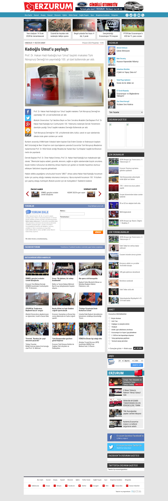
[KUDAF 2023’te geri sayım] (91, 197)
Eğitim (65, 15)
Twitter (84, 486)
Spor (92, 15)
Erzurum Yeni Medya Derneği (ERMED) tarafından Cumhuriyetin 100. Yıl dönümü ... (37, 286)
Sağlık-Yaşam (84, 15)
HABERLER (28, 43)
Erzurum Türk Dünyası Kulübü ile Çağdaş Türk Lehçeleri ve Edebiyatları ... (63, 346)
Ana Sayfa (28, 15)
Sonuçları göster (116, 348)
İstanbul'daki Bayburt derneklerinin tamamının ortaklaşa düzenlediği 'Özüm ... (90, 316)
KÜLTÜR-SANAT (40, 43)
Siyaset (50, 15)
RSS (107, 486)
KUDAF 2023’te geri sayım (76, 193)
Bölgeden (115, 15)
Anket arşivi (128, 348)
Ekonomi (57, 15)
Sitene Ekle (118, 486)
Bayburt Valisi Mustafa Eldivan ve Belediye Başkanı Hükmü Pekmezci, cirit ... (90, 284)
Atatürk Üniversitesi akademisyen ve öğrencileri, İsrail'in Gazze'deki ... (37, 316)
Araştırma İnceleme (103, 15)
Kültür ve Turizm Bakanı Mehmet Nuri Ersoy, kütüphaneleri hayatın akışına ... (63, 286)
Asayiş (43, 15)
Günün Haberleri (134, 486)
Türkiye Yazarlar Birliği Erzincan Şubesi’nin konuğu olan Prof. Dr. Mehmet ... (37, 346)
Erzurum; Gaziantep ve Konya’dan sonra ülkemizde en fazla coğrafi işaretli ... (63, 316)
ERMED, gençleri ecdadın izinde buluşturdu (49, 194)
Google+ (96, 486)
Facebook (71, 486)
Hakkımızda (35, 486)
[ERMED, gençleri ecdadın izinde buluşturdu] (35, 197)
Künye (48, 486)
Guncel (36, 15)
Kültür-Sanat (73, 15)
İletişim (59, 486)
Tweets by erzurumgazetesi (117, 469)
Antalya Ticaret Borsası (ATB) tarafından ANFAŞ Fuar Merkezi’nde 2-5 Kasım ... (89, 344)
